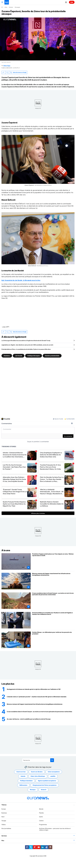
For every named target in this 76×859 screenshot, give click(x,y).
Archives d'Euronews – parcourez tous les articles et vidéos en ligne (55, 829)
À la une (5, 550)
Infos (6, 7)
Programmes (43, 824)
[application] (38, 39)
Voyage (3, 820)
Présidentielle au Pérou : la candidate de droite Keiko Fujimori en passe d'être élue (26, 349)
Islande (23, 776)
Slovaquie (17, 7)
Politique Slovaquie (33, 355)
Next (2, 816)
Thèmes (3, 805)
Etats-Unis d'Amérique (38, 776)
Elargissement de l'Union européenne (44, 785)
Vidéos (3, 824)
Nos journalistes (6, 828)
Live (71, 2)
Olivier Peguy (6, 65)
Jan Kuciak (18, 355)
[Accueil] (2, 7)
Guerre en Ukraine (36, 771)
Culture (41, 820)
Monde (11, 7)
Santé (41, 816)
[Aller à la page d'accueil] (6, 2)
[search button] (52, 760)
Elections (7, 355)
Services (4, 836)
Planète (41, 813)
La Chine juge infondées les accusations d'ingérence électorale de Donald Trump (25, 340)
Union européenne (54, 771)
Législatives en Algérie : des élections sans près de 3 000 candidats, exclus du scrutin (27, 345)
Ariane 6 (43, 789)
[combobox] (38, 760)
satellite (52, 776)
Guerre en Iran (21, 771)
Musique (32, 789)
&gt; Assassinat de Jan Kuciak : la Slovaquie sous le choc (20, 280)
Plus (2, 840)
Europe (3, 809)
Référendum (23, 785)
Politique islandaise (26, 780)
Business (4, 813)
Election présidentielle (52, 355)
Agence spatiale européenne (47, 780)
